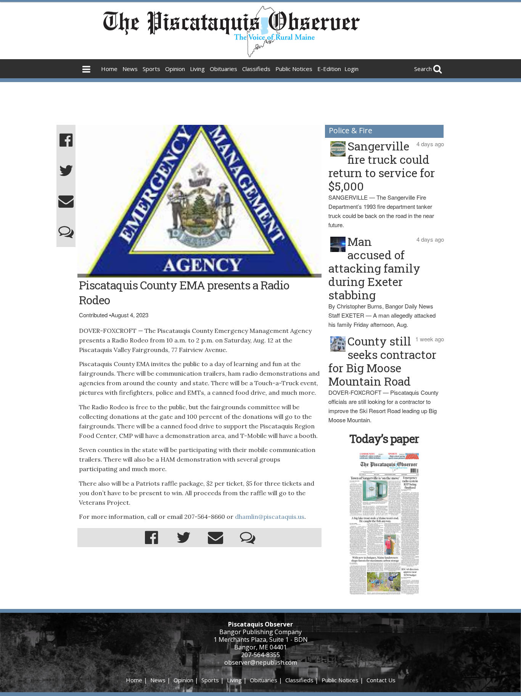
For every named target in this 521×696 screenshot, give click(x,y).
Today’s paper (384, 438)
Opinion (175, 69)
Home (109, 69)
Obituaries (223, 69)
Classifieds (256, 69)
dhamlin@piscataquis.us (269, 516)
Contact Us (381, 680)
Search (423, 69)
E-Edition (329, 69)
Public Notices (293, 69)
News (130, 69)
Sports (151, 69)
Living (197, 69)
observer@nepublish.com (260, 662)
